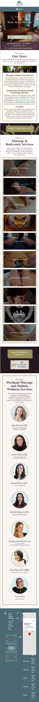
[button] (30, 634)
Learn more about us (19, 128)
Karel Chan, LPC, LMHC (27, 100)
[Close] (33, 620)
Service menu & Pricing (20, 353)
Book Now (11, 647)
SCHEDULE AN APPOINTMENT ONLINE (20, 37)
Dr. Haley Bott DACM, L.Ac (22, 99)
